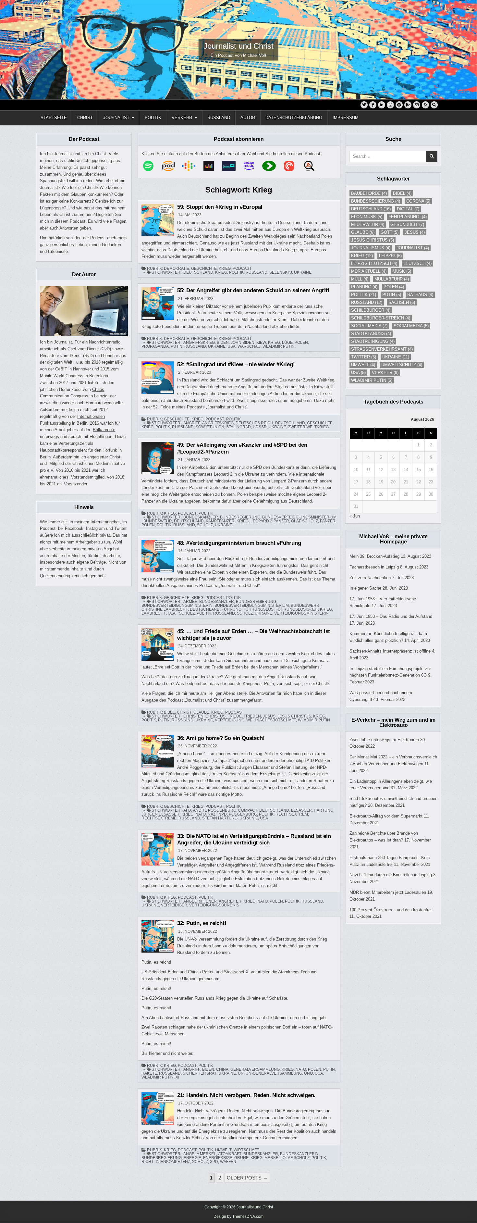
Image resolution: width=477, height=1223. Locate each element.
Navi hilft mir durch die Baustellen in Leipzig (390, 874)
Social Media (369, 325)
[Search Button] (434, 104)
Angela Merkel (199, 1154)
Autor (247, 117)
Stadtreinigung (373, 341)
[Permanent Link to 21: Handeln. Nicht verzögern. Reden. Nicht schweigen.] (157, 1108)
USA (231, 346)
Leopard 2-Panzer (270, 521)
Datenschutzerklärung (293, 117)
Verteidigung (229, 720)
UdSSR (260, 427)
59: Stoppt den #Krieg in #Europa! (220, 207)
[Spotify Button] (399, 104)
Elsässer (301, 810)
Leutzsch (417, 263)
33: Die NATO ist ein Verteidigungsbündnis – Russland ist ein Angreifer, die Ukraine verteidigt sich (254, 839)
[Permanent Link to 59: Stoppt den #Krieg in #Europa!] (157, 220)
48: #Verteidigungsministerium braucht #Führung (239, 543)
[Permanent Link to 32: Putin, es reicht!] (157, 936)
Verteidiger (174, 905)
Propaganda (155, 346)
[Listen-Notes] (312, 166)
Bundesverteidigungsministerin (177, 605)
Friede (234, 716)
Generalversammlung (255, 1069)
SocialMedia (411, 325)
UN (241, 1073)
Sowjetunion (210, 427)
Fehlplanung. (407, 216)
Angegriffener (200, 901)
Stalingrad (238, 427)
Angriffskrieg (199, 342)
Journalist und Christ (238, 46)
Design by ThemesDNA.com (238, 1216)
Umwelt (223, 1150)
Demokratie (176, 268)
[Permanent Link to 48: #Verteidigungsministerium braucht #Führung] (157, 556)
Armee (190, 602)
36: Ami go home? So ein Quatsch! (221, 738)
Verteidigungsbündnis (214, 905)
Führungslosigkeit (296, 609)
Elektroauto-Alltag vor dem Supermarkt (385, 816)
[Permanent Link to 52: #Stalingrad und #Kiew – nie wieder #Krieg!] (157, 377)
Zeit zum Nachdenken (370, 577)
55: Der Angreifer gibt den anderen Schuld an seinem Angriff (253, 290)
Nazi (212, 814)
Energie (192, 1158)
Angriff (191, 423)
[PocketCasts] (292, 166)
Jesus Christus (294, 716)
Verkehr (182, 117)
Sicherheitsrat (199, 1073)
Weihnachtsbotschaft (271, 720)
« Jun (354, 516)
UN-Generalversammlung (274, 1073)
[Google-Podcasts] (192, 166)
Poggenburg (243, 814)
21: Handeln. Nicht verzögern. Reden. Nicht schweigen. (246, 1095)
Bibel (169, 712)
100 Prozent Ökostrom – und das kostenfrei (390, 909)
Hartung (323, 810)
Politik (153, 117)
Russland (218, 117)
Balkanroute (104, 429)
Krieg (225, 268)
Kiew (261, 342)
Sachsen (401, 302)
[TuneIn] (232, 166)
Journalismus (370, 247)
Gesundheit (407, 224)
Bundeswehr (157, 521)
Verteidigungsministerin (301, 613)
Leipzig (390, 255)
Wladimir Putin (279, 346)
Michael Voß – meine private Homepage (393, 539)
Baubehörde (369, 193)
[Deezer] (212, 166)
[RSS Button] (425, 104)
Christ (85, 117)
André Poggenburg (214, 810)
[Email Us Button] (416, 104)
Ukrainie (248, 818)
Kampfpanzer (220, 521)
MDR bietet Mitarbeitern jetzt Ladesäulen (387, 892)
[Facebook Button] (372, 104)
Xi (177, 1077)
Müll (359, 279)
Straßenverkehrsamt (382, 349)
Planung (364, 286)
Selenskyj (280, 272)
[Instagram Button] (390, 104)
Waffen (228, 1162)
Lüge (287, 342)
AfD (187, 810)
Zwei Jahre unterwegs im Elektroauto (384, 739)
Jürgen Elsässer (160, 814)
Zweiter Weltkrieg (308, 427)
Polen (301, 342)
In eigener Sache (365, 588)
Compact (247, 810)
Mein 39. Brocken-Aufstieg (374, 556)
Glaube (201, 712)
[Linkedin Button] (381, 104)
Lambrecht (153, 613)
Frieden (252, 716)
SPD (214, 1162)
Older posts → (247, 1177)
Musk (402, 271)
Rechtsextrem (291, 814)
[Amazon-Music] (252, 166)
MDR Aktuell (368, 271)
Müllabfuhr (391, 279)
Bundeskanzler (200, 517)
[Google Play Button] (407, 104)
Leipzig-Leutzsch (374, 263)
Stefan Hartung (220, 818)
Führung (231, 609)
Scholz (205, 525)
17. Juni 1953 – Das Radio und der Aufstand (390, 616)
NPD (222, 814)
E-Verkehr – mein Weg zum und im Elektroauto (393, 722)
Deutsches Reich (254, 423)
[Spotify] (151, 166)
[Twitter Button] (364, 104)
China (222, 1069)
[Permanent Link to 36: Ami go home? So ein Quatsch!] (157, 751)
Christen (193, 716)
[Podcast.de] (172, 166)
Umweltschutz (401, 364)
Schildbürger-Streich (380, 318)
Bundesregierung (240, 517)
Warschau (249, 346)
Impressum (346, 117)
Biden (223, 342)
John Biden (242, 342)
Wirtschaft (246, 1150)
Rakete (149, 1073)
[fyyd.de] (272, 166)
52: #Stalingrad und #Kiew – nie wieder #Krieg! (236, 364)
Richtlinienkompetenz (165, 1162)
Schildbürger (370, 310)
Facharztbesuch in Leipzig (374, 567)
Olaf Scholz (304, 521)
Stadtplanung (371, 333)
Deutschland (198, 272)
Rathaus (420, 294)
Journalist (116, 117)
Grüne (241, 1158)
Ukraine (303, 272)
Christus (215, 716)
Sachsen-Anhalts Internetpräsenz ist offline (390, 651)
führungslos (258, 609)
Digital (408, 208)
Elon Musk (366, 216)
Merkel (272, 1158)
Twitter (363, 357)
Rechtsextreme (159, 818)
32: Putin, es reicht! (201, 923)
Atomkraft (229, 1154)
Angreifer (230, 901)
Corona (418, 201)
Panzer (328, 521)
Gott (389, 232)
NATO (200, 814)
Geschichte (204, 268)
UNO (308, 1073)
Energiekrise (217, 1158)
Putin (176, 346)
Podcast (242, 268)
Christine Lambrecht (164, 609)
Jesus (269, 716)
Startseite (54, 117)
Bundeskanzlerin (299, 1154)
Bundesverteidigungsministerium (299, 517)
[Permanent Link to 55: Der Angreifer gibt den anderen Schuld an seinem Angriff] (157, 303)
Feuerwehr (367, 224)
